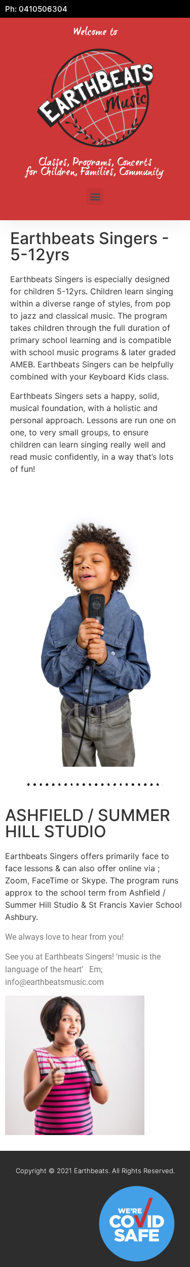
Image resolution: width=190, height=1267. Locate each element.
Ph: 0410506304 (36, 9)
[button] (95, 196)
